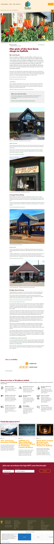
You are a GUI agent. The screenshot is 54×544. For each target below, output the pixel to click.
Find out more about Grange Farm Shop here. (17, 207)
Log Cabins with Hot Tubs (45, 529)
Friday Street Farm (20, 292)
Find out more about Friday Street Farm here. (17, 301)
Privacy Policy (16, 520)
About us (42, 523)
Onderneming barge (26, 293)
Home (42, 520)
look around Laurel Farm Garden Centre (23, 89)
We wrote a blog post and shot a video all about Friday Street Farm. (21, 299)
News (39, 44)
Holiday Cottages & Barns (32, 520)
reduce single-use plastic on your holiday (16, 152)
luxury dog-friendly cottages (24, 73)
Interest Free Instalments (45, 525)
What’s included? (44, 528)
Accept (24, 536)
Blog (14, 4)
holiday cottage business (19, 95)
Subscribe (45, 470)
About (10, 4)
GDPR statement (17, 523)
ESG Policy (16, 525)
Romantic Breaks (30, 526)
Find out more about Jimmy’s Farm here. (16, 258)
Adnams (33, 63)
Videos (29, 525)
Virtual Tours (30, 523)
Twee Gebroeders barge (35, 198)
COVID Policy (16, 526)
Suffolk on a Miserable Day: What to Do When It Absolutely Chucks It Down (27, 443)
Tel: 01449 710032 (8, 525)
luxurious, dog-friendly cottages (16, 342)
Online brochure (30, 528)
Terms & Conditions (17, 522)
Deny (38, 536)
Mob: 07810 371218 (8, 526)
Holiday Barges (30, 522)
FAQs (15, 528)
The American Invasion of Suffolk (9, 441)
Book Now (50, 4)
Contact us (18, 4)
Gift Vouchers (30, 529)
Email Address (18, 468)
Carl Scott (16, 55)
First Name (4, 468)
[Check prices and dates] (52, 10)
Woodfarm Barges (27, 75)
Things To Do (42, 44)
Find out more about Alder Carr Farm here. (17, 154)
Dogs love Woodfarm (44, 526)
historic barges (24, 342)
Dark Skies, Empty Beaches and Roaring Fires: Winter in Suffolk (45, 443)
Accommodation (4, 4)
